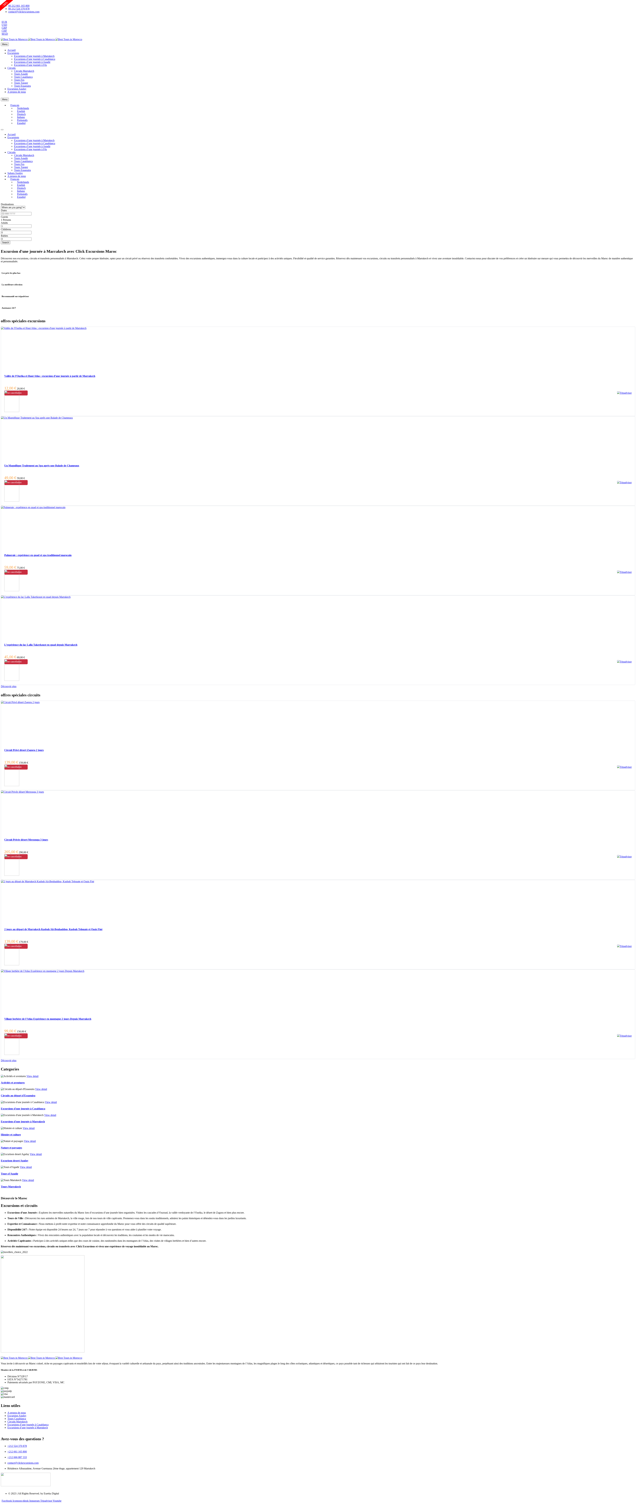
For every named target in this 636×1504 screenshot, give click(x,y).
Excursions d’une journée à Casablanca (34, 59)
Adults (4, 222)
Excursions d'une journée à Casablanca (23, 1108)
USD (4, 25)
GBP (4, 27)
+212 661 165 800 (17, 1451)
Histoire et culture (11, 1134)
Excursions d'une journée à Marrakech (23, 1121)
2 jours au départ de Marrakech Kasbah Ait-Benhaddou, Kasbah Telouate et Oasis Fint (53, 929)
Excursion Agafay (16, 88)
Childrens (6, 229)
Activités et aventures (13, 1082)
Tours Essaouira (22, 85)
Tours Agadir (21, 74)
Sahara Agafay (15, 173)
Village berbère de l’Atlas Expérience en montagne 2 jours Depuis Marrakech (47, 1018)
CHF (4, 30)
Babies (4, 235)
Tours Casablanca (23, 77)
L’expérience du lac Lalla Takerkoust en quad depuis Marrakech (40, 644)
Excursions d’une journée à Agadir (32, 62)
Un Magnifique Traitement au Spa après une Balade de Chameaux (41, 465)
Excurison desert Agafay (14, 1160)
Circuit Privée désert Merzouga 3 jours (26, 839)
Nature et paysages (11, 1147)
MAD (5, 33)
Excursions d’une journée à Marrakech (34, 56)
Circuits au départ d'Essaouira (18, 1095)
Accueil (11, 50)
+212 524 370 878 (17, 1446)
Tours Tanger (21, 82)
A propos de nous (16, 91)
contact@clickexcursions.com (23, 1462)
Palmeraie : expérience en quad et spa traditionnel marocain (38, 555)
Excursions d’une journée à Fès (30, 65)
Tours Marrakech (11, 1186)
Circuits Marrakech (24, 71)
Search (5, 242)
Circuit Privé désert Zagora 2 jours (24, 750)
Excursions (13, 53)
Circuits (11, 68)
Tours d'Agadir (9, 1173)
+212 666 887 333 (17, 1457)
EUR (4, 22)
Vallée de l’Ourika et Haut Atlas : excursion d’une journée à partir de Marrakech (49, 376)
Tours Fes (19, 79)
